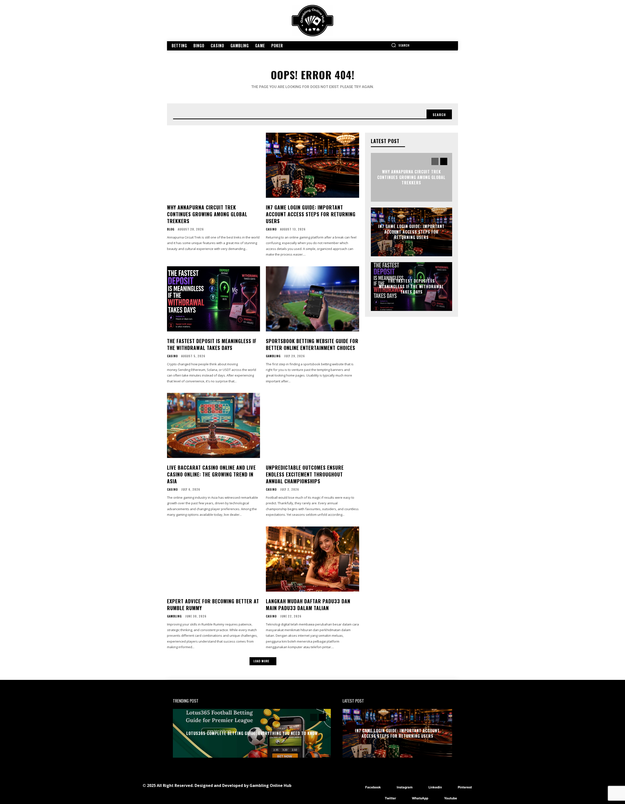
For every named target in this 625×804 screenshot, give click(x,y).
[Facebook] (358, 787)
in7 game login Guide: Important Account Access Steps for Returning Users (310, 214)
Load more (261, 661)
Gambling (273, 356)
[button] (400, 45)
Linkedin (435, 787)
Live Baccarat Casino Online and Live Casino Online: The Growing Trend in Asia (211, 474)
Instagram (405, 787)
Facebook (373, 787)
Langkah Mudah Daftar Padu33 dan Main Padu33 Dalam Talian (308, 604)
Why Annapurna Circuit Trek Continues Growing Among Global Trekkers (207, 214)
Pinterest (465, 787)
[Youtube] (437, 798)
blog (170, 229)
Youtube (450, 798)
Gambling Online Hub (271, 785)
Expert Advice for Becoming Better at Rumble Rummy (213, 604)
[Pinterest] (450, 787)
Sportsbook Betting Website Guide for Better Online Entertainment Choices (312, 344)
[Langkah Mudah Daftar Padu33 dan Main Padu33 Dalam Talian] (312, 559)
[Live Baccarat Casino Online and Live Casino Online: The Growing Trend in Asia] (213, 425)
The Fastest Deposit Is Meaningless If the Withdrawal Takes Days (212, 344)
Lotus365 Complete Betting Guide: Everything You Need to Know (252, 733)
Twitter (390, 798)
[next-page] (443, 161)
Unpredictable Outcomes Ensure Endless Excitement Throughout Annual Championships (305, 474)
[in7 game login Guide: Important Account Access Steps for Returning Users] (312, 165)
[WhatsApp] (404, 798)
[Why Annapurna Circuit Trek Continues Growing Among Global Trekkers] (213, 165)
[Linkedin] (421, 787)
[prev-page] (434, 161)
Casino (271, 229)
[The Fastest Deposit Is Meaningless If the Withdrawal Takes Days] (213, 298)
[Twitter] (377, 798)
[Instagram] (389, 787)
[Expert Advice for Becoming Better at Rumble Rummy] (213, 559)
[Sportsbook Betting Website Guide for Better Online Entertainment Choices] (312, 298)
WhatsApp (420, 798)
